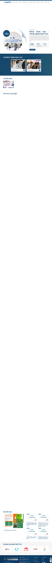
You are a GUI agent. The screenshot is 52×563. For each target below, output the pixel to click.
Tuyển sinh (7, 78)
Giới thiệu (5, 86)
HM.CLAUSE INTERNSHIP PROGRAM (10, 132)
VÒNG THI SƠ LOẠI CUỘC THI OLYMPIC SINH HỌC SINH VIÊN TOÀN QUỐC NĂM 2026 (15, 107)
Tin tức (35, 161)
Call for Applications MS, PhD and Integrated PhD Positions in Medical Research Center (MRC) (38, 107)
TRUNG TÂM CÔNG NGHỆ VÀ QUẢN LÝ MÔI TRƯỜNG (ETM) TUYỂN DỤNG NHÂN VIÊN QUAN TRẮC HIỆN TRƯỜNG (43, 140)
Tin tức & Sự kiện (10, 94)
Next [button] (50, 15)
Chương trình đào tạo (12, 57)
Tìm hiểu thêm (32, 49)
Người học (7, 114)
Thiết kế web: (5, 169)
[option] (26, 16)
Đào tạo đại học (14, 70)
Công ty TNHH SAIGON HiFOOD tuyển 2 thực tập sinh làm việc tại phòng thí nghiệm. (32, 140)
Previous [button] (50, 17)
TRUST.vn (8, 169)
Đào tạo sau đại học (30, 70)
